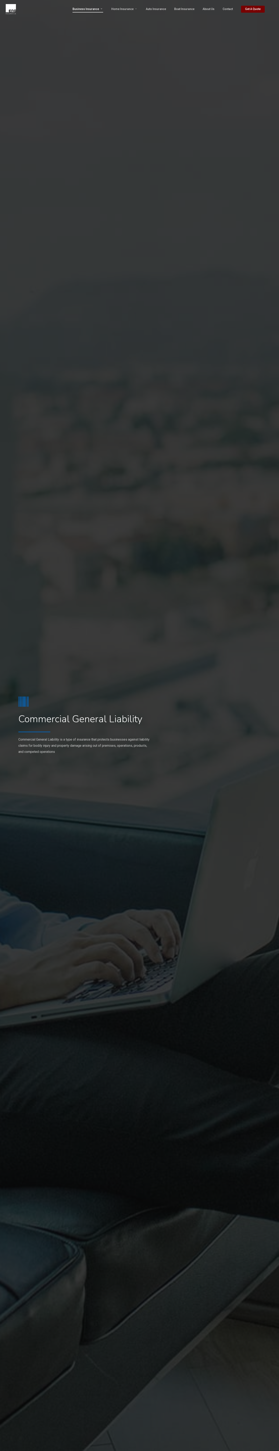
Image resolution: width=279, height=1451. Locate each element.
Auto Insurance (156, 9)
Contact (228, 9)
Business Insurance (86, 9)
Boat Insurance (184, 9)
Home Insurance (122, 9)
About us (208, 9)
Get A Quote (253, 9)
